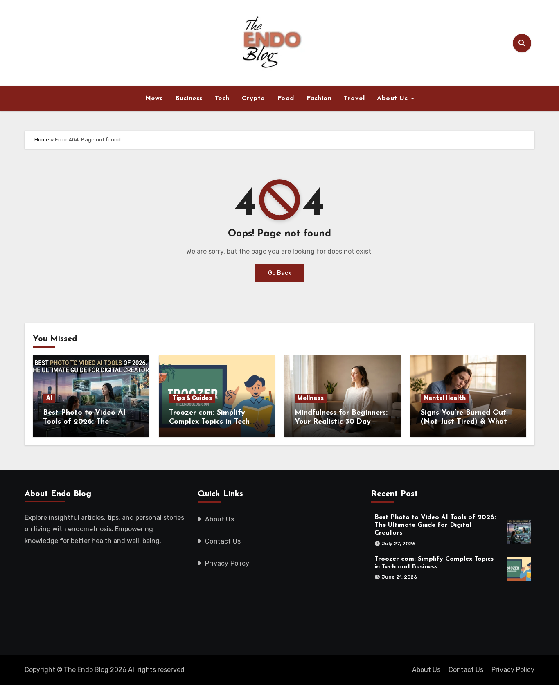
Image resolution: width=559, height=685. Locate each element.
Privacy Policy (227, 563)
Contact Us (223, 541)
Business (189, 98)
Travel (354, 98)
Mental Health (445, 398)
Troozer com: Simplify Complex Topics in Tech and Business (209, 421)
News (154, 98)
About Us (393, 98)
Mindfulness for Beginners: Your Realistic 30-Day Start (341, 421)
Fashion (319, 98)
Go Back (279, 273)
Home (41, 140)
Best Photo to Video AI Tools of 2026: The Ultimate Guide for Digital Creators (435, 525)
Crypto (253, 98)
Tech (222, 98)
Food (285, 98)
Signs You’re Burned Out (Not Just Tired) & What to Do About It (464, 421)
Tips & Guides (192, 398)
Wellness (311, 398)
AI (49, 398)
